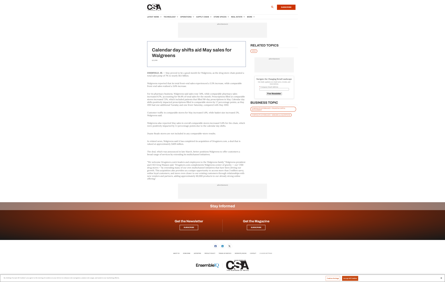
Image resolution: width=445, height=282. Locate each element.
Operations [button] (186, 17)
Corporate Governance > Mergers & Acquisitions (271, 115)
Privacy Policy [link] (210, 253)
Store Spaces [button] (220, 17)
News (254, 51)
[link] (215, 246)
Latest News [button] (153, 17)
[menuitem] (155, 17)
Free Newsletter (274, 94)
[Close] (441, 278)
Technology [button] (170, 17)
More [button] (249, 17)
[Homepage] (154, 7)
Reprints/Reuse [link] (240, 253)
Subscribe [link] (186, 253)
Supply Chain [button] (202, 17)
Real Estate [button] (236, 17)
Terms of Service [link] (225, 253)
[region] (222, 278)
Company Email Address (268, 87)
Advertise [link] (197, 253)
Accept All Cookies (350, 278)
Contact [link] (253, 253)
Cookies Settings (266, 253)
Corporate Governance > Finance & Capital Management (268, 109)
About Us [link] (176, 253)
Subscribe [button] (189, 227)
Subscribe (286, 7)
